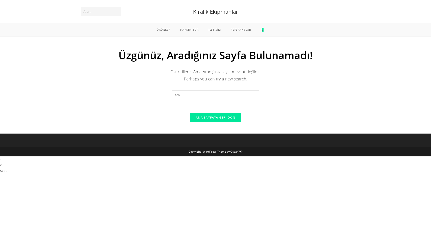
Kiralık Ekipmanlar (215, 11)
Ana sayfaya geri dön (215, 117)
